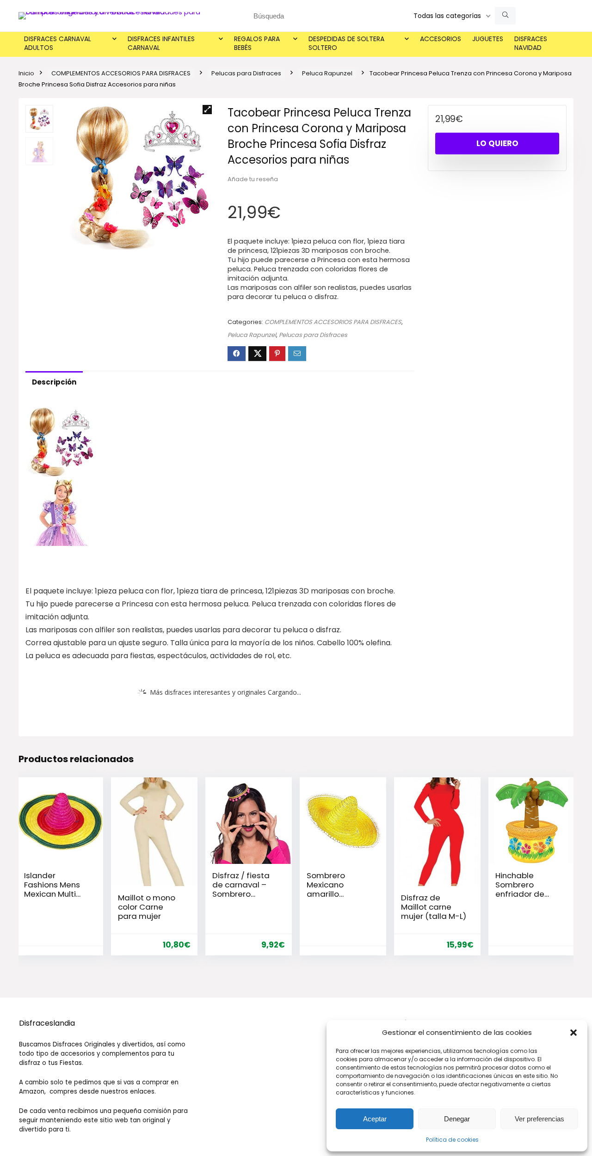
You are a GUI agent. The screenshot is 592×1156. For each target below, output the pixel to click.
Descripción (54, 382)
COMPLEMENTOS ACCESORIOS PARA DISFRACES (121, 73)
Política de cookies (452, 1140)
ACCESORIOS (440, 38)
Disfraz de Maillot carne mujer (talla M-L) (433, 907)
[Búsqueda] (505, 15)
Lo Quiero (497, 143)
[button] (573, 1032)
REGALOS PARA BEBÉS (257, 43)
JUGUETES (487, 38)
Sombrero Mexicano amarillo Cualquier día (333, 889)
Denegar (457, 1119)
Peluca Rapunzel (327, 73)
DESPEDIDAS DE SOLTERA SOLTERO (346, 43)
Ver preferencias (539, 1119)
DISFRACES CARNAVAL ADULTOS (57, 43)
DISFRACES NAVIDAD (530, 43)
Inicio (26, 73)
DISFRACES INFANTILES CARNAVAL (161, 43)
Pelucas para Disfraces (246, 73)
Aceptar (375, 1119)
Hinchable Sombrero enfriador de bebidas (519, 889)
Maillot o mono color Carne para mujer (146, 907)
